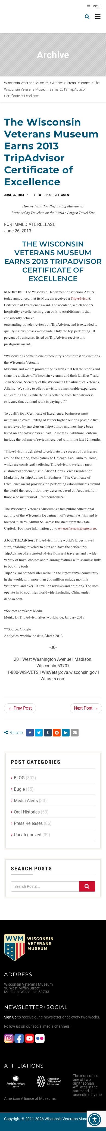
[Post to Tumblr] (48, 732)
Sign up (10, 1017)
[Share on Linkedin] (66, 732)
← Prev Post (20, 708)
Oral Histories (27, 812)
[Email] (75, 732)
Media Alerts (26, 800)
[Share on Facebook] (30, 732)
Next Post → (86, 708)
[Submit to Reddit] (57, 732)
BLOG (19, 777)
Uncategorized (27, 834)
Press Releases (56, 195)
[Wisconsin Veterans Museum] (27, 16)
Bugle (19, 789)
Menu (96, 6)
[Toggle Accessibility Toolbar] (95, 1120)
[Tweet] (39, 732)
